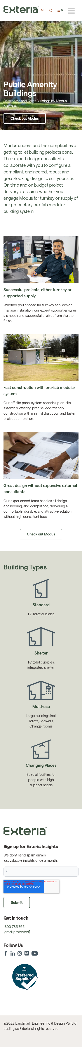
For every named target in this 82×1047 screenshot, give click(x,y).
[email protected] (16, 932)
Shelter (41, 653)
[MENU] (71, 10)
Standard (41, 604)
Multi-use (41, 706)
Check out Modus (24, 118)
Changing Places (41, 765)
